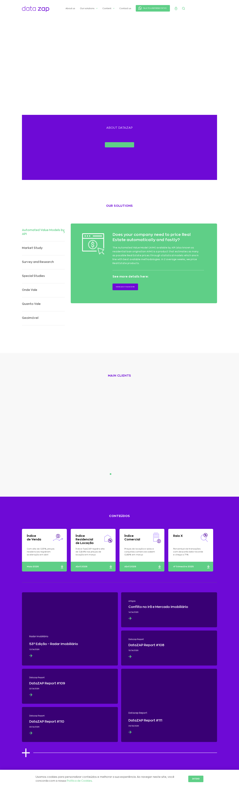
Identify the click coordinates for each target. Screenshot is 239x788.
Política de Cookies (79, 781)
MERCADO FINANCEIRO (125, 287)
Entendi (195, 779)
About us (70, 8)
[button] (43, 232)
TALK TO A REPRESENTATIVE (154, 8)
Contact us (125, 8)
